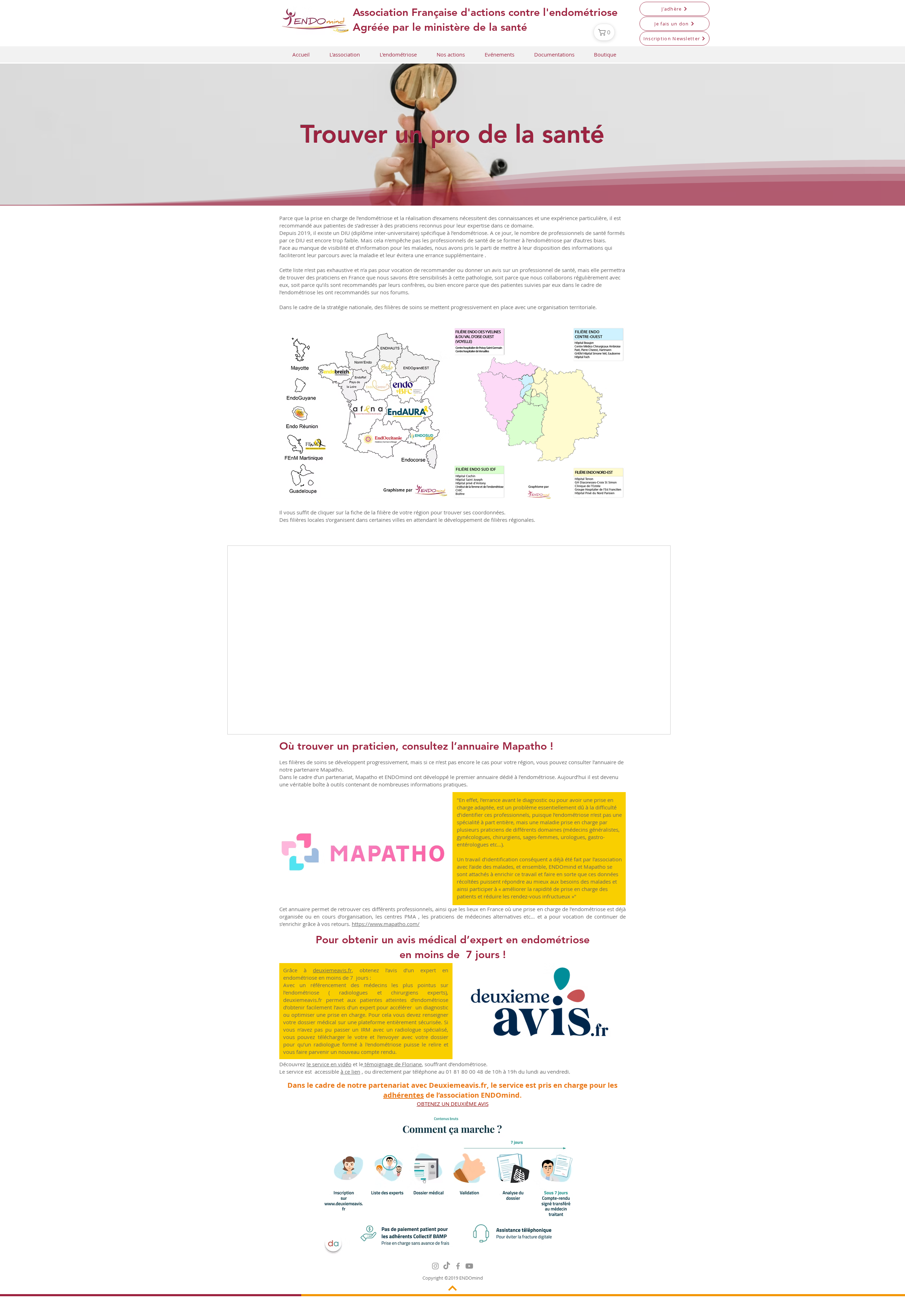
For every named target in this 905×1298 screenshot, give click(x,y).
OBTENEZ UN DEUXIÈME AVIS (453, 1103)
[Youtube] (469, 1266)
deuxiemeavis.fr (332, 970)
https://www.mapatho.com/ (386, 923)
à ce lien (350, 1071)
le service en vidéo (328, 1064)
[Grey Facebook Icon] (458, 1266)
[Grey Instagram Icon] (435, 1266)
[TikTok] (446, 1266)
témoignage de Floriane (392, 1064)
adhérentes (403, 1095)
